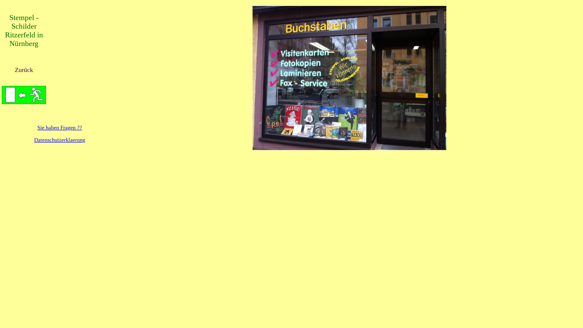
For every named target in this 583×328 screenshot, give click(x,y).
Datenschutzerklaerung (59, 140)
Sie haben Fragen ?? (59, 128)
